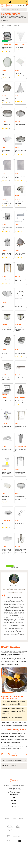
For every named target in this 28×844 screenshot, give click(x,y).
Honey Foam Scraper (6, 449)
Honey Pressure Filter (20, 377)
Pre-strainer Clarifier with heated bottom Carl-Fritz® (19, 329)
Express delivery (15, 2)
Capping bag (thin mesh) (20, 73)
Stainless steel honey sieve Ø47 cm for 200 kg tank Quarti (20, 498)
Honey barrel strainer (20, 124)
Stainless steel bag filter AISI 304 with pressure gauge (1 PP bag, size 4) (20, 551)
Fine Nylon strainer (19, 47)
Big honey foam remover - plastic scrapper (5, 498)
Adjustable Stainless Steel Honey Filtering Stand (6, 474)
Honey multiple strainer (7, 400)
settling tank (4, 710)
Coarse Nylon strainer (20, 98)
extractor (4, 703)
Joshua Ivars (13, 585)
